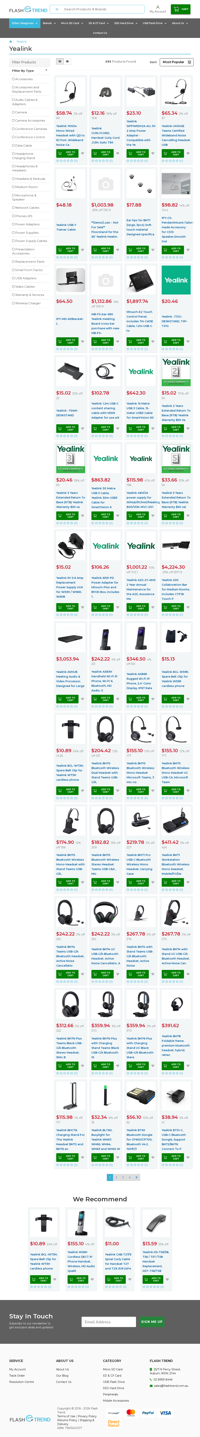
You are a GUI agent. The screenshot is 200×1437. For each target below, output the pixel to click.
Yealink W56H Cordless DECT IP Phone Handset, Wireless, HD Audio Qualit (81, 1261)
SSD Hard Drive (123, 23)
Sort (153, 62)
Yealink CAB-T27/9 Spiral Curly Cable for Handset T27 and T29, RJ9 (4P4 (118, 1261)
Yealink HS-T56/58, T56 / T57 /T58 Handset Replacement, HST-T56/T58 (156, 1261)
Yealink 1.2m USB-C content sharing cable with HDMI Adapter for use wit (105, 410)
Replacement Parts (29, 261)
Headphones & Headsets (25, 168)
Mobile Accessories (116, 1400)
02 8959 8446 (162, 1379)
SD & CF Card (97, 23)
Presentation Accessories (23, 251)
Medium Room (26, 187)
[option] (43, 1249)
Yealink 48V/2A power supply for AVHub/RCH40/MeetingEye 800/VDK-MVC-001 (141, 500)
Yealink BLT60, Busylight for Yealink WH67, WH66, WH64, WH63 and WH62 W (105, 1139)
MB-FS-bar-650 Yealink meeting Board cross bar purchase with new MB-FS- (105, 323)
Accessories (24, 79)
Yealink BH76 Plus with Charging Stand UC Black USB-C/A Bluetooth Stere (140, 1048)
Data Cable (23, 145)
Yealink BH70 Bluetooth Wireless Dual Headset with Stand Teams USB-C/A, (105, 773)
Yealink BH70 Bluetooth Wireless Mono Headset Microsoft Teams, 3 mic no (140, 773)
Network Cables (27, 208)
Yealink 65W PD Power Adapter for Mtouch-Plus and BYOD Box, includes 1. (105, 587)
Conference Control (30, 137)
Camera (21, 112)
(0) (75, 161)
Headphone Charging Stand (23, 156)
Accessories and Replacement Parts (26, 89)
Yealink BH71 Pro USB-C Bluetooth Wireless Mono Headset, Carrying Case (139, 864)
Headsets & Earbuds (30, 179)
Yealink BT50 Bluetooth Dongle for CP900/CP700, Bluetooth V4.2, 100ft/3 (139, 1139)
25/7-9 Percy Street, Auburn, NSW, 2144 (165, 1371)
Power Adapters (27, 224)
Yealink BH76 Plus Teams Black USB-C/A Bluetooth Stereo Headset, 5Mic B (69, 1048)
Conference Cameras (31, 129)
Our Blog (62, 1375)
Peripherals (110, 1394)
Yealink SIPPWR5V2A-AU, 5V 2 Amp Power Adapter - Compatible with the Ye (141, 133)
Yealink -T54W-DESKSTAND (67, 413)
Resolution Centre (21, 1382)
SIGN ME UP (151, 1322)
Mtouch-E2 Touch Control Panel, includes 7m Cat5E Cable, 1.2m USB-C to (140, 321)
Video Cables (25, 286)
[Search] (57, 9)
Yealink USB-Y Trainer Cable (66, 227)
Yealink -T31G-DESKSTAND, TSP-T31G (175, 321)
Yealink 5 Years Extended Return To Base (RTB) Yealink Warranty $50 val (176, 500)
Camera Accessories (30, 120)
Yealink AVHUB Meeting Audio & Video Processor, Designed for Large (70, 679)
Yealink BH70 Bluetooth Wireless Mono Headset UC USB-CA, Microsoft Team (175, 773)
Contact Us (100, 32)
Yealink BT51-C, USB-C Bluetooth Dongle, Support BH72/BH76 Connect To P (174, 1139)
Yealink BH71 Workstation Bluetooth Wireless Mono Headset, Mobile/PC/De (175, 864)
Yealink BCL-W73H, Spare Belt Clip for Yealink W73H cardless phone (70, 773)
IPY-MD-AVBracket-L (70, 321)
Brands (47, 23)
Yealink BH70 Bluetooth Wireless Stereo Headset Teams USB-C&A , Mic (105, 864)
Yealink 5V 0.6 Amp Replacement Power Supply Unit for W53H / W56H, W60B (69, 587)
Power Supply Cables (31, 241)
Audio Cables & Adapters (25, 102)
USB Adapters (25, 278)
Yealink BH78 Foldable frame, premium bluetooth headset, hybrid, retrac (176, 1045)
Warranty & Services (29, 295)
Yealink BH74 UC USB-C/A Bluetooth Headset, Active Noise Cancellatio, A (105, 956)
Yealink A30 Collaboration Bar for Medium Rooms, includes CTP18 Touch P (176, 589)
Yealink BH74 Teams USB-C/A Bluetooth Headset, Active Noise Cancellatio (70, 956)
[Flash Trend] (28, 9)
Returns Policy (67, 1420)
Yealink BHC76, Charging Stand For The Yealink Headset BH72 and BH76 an (70, 1139)
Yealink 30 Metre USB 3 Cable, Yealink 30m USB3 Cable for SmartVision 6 (104, 498)
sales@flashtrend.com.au (170, 1386)
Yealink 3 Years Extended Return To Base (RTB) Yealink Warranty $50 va (70, 500)
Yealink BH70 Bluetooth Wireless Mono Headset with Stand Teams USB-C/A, (70, 864)
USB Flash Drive (152, 23)
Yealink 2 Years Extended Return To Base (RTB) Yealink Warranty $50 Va (176, 413)
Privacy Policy (87, 1416)
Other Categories (23, 23)
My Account (17, 1369)
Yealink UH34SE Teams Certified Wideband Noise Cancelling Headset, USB (176, 135)
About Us (178, 23)
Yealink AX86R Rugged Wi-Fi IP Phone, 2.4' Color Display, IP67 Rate (139, 681)
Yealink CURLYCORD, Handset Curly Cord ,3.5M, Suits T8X (105, 135)
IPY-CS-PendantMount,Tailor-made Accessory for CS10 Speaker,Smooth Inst (176, 229)
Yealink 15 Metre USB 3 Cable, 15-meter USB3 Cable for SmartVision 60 (140, 410)
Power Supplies (26, 233)
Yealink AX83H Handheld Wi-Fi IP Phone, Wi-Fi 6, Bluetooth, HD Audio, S (104, 681)
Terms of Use (66, 1416)
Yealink (21, 41)
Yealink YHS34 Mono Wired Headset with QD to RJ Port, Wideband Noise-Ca (70, 135)
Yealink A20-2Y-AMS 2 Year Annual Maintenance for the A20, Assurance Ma (141, 589)
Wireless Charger (28, 303)
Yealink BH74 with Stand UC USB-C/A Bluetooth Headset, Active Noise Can (176, 956)
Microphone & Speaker (24, 197)
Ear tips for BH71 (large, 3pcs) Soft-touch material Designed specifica (140, 227)
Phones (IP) (23, 216)
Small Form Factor (29, 270)
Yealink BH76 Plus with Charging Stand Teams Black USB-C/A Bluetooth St (105, 1048)
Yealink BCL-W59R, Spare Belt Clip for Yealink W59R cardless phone (175, 679)
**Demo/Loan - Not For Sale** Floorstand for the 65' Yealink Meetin (104, 229)
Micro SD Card (70, 23)
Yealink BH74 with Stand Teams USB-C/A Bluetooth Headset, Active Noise (140, 956)
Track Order (17, 1375)
